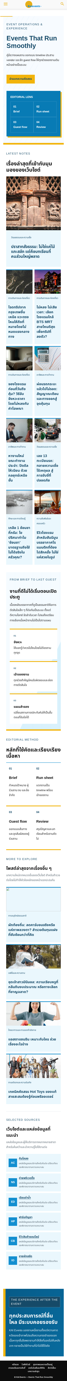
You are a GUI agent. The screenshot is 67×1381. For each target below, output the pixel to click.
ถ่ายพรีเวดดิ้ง (27, 1178)
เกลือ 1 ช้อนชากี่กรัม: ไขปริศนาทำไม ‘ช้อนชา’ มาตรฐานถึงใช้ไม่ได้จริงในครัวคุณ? (19, 542)
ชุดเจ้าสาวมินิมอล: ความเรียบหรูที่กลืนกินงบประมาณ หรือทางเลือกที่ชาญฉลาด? (33, 987)
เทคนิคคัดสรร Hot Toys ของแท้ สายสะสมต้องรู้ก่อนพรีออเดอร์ (32, 1094)
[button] (5, 4)
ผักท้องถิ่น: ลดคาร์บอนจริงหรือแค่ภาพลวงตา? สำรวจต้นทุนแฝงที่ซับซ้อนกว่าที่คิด (33, 930)
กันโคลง (23, 1158)
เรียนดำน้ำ (25, 1198)
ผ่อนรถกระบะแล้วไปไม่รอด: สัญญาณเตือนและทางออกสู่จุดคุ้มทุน (48, 393)
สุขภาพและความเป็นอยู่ (38, 12)
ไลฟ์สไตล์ (19, 12)
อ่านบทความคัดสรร (20, 79)
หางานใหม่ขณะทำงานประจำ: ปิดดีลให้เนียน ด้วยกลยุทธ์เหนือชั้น (18, 468)
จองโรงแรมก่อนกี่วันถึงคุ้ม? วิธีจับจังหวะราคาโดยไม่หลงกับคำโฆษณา (18, 396)
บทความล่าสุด (33, 1371)
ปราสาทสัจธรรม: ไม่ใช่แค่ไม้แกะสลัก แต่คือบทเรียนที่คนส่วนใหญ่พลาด (33, 252)
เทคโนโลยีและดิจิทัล (36, 1367)
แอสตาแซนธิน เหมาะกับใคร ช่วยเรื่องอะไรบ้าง (32, 1042)
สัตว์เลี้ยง (52, 1367)
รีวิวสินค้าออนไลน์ (29, 1237)
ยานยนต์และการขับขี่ (16, 1367)
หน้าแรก (6, 12)
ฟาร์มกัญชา (25, 1217)
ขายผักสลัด (25, 1256)
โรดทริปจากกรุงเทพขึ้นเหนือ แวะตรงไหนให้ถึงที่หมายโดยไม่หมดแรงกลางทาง (18, 322)
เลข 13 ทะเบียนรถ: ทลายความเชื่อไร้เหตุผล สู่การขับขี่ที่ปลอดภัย (47, 468)
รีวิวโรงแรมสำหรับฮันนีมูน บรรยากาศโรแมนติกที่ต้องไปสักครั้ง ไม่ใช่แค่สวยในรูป (47, 545)
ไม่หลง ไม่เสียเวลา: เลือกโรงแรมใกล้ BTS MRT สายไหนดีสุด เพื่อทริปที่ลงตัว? (47, 322)
